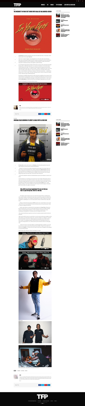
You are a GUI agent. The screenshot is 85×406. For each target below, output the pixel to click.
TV (47, 5)
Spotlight (62, 122)
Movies (43, 5)
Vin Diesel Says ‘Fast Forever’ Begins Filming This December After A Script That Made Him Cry (65, 31)
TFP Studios (59, 5)
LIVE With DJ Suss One (69, 5)
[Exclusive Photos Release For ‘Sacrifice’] (58, 21)
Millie (20, 105)
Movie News (62, 19)
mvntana (26, 370)
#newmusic (18, 370)
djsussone (22, 370)
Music (52, 5)
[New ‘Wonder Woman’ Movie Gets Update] (58, 26)
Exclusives (15, 118)
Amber (20, 375)
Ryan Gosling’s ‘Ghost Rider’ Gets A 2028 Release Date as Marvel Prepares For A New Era (65, 35)
